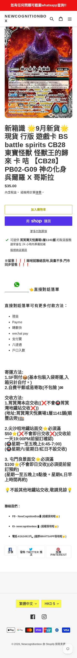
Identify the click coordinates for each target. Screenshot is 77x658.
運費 (38, 192)
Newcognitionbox (26, 18)
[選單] (69, 18)
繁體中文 (26, 604)
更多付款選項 (38, 231)
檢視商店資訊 (18, 250)
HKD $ (50, 604)
